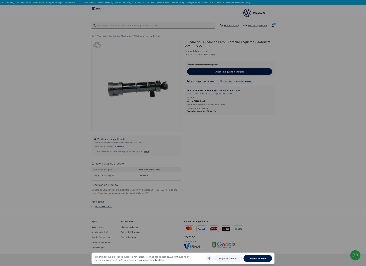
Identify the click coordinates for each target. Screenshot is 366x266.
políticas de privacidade (153, 260)
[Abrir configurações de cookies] (209, 258)
